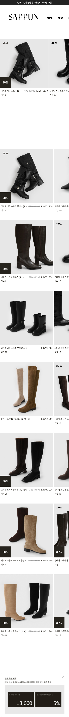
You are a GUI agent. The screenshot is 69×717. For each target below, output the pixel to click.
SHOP (50, 18)
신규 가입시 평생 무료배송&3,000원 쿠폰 (34, 2)
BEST (60, 18)
